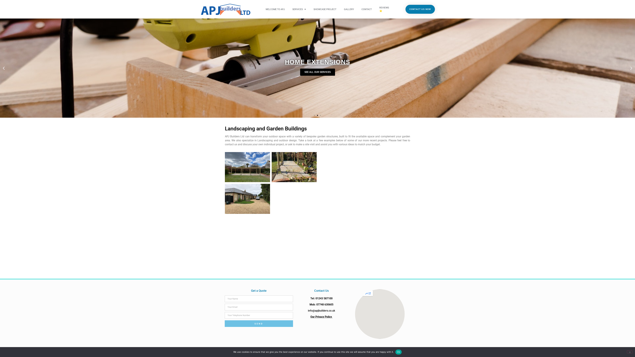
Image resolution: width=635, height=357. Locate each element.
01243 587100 (324, 298)
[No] (630, 351)
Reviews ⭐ (384, 9)
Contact (366, 9)
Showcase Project (325, 9)
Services (297, 9)
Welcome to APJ (275, 9)
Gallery (349, 9)
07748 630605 (324, 304)
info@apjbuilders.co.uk (321, 310)
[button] (4, 68)
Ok (398, 352)
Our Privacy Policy (321, 316)
